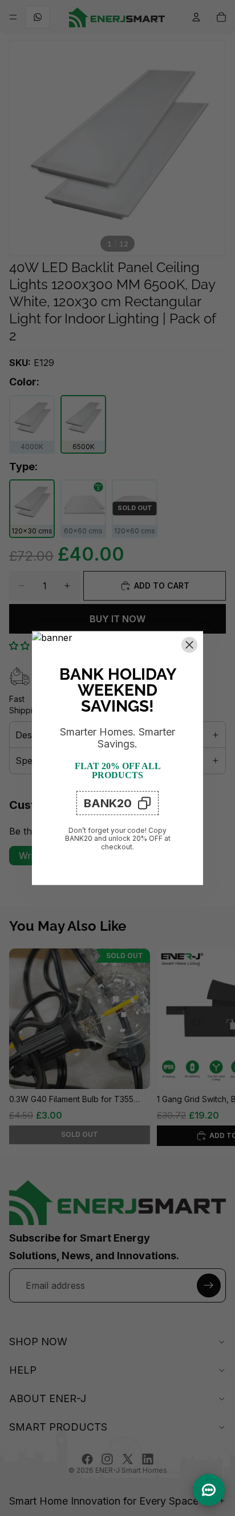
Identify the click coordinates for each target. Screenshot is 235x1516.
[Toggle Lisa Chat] (209, 1490)
